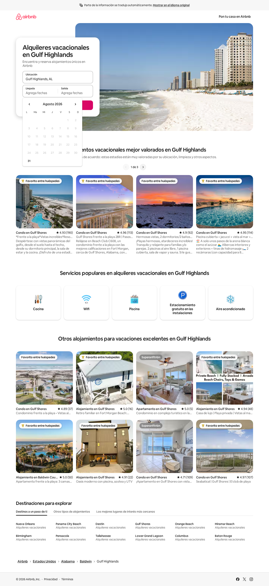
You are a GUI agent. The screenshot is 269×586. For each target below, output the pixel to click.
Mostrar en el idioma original (171, 5)
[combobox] (58, 79)
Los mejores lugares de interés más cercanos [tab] (125, 511)
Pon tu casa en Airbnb (235, 17)
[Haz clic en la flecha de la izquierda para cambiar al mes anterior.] (29, 104)
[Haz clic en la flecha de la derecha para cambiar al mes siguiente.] (75, 104)
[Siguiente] (143, 167)
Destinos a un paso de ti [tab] (31, 511)
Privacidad (51, 579)
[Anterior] (126, 167)
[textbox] (40, 93)
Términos (67, 579)
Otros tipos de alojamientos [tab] (72, 511)
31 (29, 161)
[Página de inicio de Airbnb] (26, 16)
